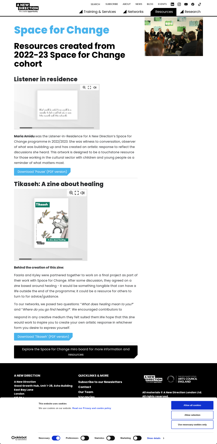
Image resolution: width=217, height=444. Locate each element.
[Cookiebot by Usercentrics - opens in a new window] (19, 438)
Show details (153, 438)
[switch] (85, 438)
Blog (150, 4)
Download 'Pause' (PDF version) (42, 172)
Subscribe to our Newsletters (100, 382)
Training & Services (100, 11)
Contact (84, 387)
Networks (135, 11)
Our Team (85, 392)
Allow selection (192, 415)
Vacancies (86, 397)
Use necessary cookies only (192, 424)
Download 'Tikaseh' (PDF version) (43, 336)
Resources (164, 11)
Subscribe (112, 4)
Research (193, 11)
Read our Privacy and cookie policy (91, 408)
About (127, 4)
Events (162, 4)
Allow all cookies (192, 405)
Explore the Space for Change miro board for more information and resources (76, 352)
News (139, 4)
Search (95, 4)
